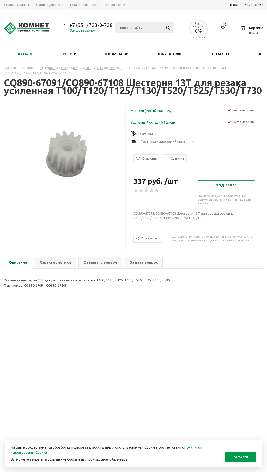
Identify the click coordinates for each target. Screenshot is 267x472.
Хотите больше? (198, 37)
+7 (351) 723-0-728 (91, 25)
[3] (146, 190)
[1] (136, 190)
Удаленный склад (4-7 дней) (153, 122)
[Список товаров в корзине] (252, 31)
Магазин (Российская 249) (151, 111)
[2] (141, 190)
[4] (151, 190)
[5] (157, 190)
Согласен (240, 457)
